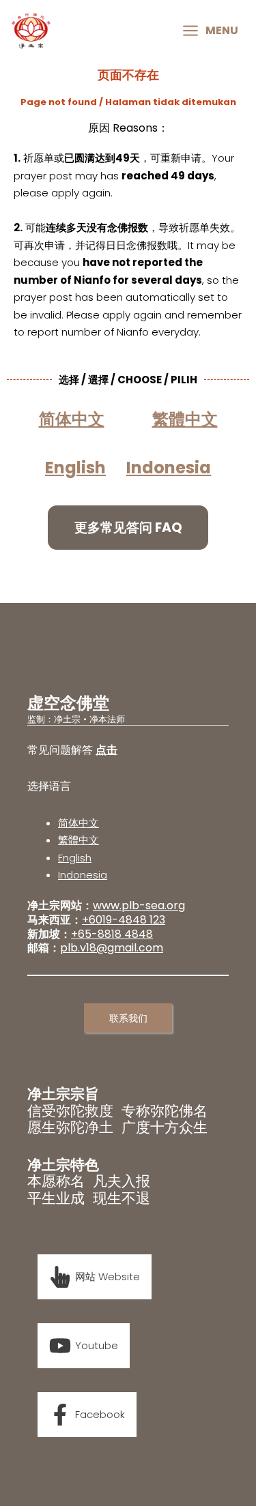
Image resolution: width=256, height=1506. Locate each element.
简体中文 (78, 823)
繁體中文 (78, 840)
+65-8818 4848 (112, 934)
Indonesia (168, 467)
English (74, 858)
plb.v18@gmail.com (111, 948)
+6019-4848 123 (123, 920)
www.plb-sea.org (139, 905)
